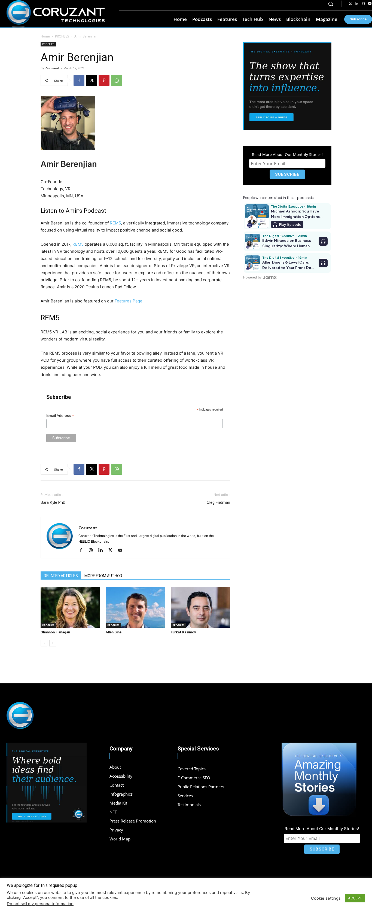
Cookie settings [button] (326, 898)
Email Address (60, 415)
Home (45, 36)
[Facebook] (79, 80)
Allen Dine (113, 632)
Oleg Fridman (218, 502)
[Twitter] (350, 4)
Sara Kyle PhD (53, 502)
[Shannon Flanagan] (70, 607)
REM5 (115, 223)
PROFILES (62, 36)
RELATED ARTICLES (61, 576)
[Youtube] (122, 550)
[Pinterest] (104, 80)
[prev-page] (44, 643)
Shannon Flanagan (55, 632)
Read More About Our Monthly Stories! (287, 154)
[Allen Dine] (135, 607)
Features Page (128, 301)
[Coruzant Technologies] (56, 14)
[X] (91, 80)
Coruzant (52, 68)
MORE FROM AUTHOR (103, 576)
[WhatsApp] (116, 80)
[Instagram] (363, 4)
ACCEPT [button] (355, 898)
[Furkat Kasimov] (200, 607)
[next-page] (52, 643)
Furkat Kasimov (183, 632)
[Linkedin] (356, 4)
